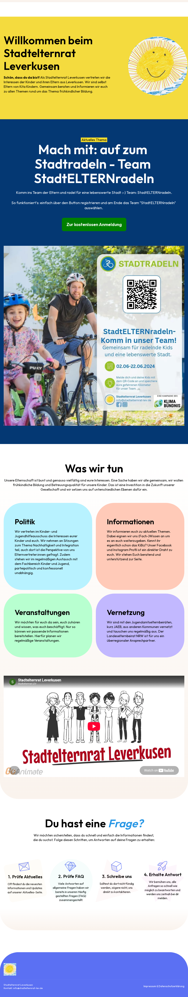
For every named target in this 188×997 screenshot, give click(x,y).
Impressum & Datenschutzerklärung (164, 986)
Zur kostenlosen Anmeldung (94, 224)
